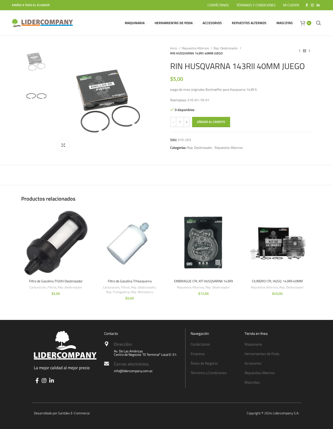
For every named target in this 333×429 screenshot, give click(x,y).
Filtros (52, 287)
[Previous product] (299, 50)
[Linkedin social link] (318, 5)
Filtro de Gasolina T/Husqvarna (130, 281)
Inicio (174, 48)
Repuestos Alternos (196, 48)
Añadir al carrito (211, 121)
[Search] (318, 23)
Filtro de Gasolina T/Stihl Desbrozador (56, 281)
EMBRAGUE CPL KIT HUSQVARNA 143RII (203, 281)
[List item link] (215, 344)
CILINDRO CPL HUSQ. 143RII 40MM (277, 281)
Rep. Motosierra (142, 292)
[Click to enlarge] (63, 145)
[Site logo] (42, 22)
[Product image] (203, 241)
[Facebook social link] (306, 5)
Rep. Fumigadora (117, 292)
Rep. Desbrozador (226, 48)
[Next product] (309, 50)
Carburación (37, 287)
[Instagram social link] (312, 5)
